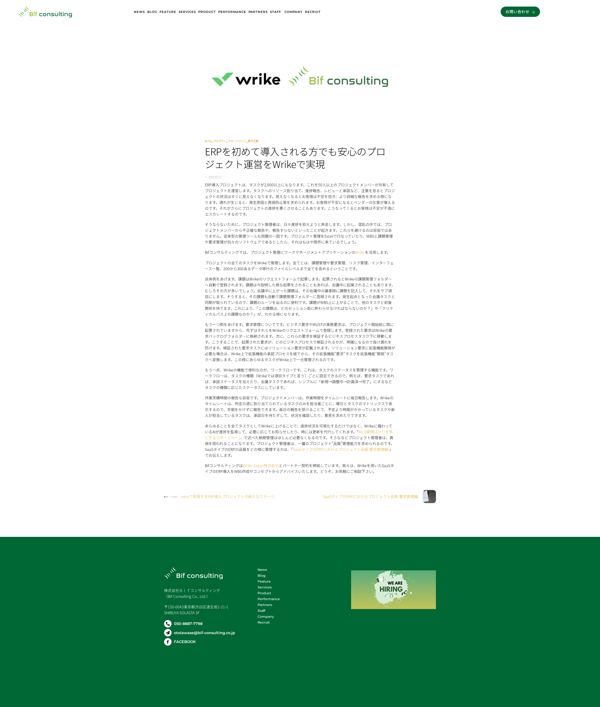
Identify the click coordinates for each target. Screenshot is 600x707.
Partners (258, 12)
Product (207, 12)
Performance (232, 12)
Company (294, 12)
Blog (152, 12)
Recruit (313, 12)
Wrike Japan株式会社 (261, 465)
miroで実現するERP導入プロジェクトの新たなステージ (227, 496)
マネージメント (237, 141)
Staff (276, 12)
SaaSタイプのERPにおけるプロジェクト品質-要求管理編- (341, 449)
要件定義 (253, 141)
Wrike (360, 252)
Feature (168, 12)
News (139, 12)
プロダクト (220, 141)
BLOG (208, 141)
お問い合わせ (517, 11)
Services (187, 12)
